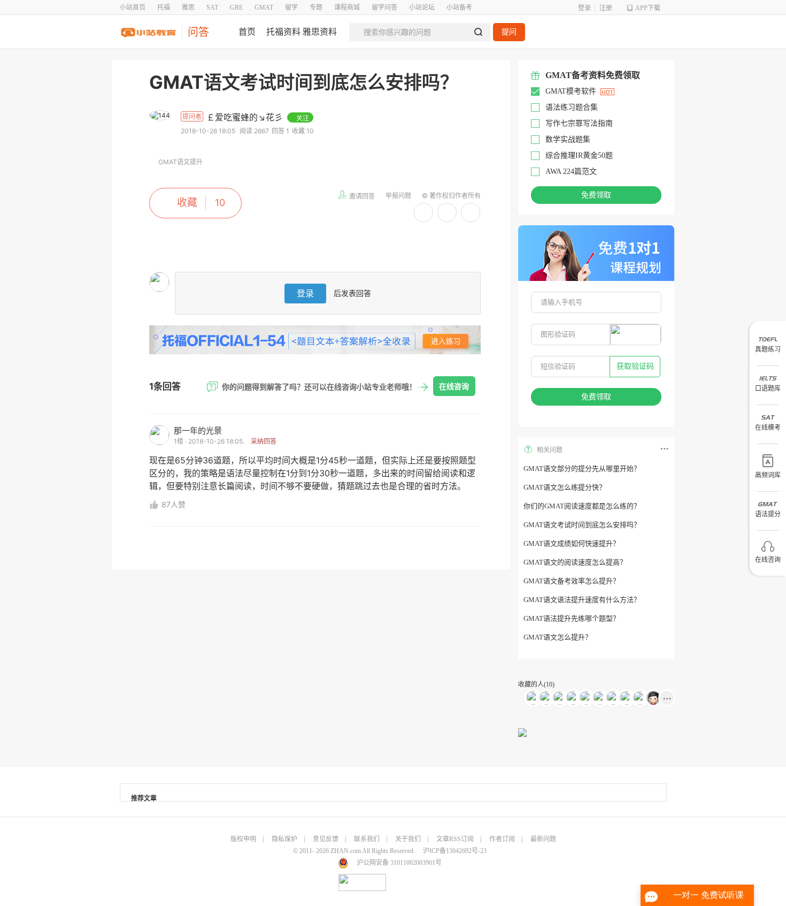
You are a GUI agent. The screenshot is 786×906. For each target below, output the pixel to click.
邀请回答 (362, 196)
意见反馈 (325, 839)
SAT (212, 7)
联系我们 (367, 839)
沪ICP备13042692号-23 (455, 851)
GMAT (264, 7)
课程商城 (347, 7)
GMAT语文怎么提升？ (557, 637)
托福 (163, 7)
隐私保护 (284, 839)
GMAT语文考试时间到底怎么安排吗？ (582, 525)
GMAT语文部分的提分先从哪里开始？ (582, 469)
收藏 (187, 202)
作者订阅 (502, 839)
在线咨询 (454, 386)
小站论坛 (422, 7)
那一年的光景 (198, 430)
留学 (291, 7)
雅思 (188, 7)
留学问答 (384, 7)
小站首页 (132, 7)
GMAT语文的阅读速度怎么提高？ (575, 562)
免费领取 (596, 195)
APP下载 (647, 8)
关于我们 (408, 839)
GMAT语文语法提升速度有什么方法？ (582, 600)
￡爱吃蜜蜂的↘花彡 (246, 117)
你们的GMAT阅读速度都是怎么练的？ (582, 506)
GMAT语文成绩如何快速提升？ (571, 543)
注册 (605, 8)
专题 (316, 7)
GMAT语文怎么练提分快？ (564, 487)
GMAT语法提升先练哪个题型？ (571, 618)
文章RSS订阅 (455, 839)
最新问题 (543, 839)
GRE (236, 7)
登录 (584, 8)
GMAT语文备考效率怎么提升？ (571, 581)
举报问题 (398, 196)
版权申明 (243, 839)
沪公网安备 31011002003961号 (399, 862)
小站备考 (459, 7)
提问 (509, 32)
